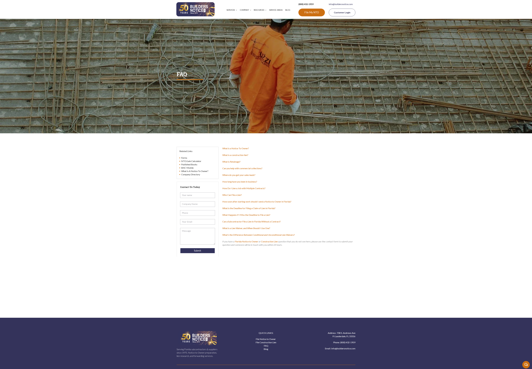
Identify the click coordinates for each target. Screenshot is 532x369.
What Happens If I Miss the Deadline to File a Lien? (246, 215)
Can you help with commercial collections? (242, 168)
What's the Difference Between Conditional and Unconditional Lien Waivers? (258, 234)
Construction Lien (269, 241)
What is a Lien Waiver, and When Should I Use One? (246, 228)
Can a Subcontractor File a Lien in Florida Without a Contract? (251, 221)
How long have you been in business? (239, 181)
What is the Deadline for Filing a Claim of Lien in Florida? (248, 208)
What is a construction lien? (235, 155)
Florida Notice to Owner (246, 241)
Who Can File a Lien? (232, 195)
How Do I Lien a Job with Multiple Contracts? (243, 188)
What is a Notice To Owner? (235, 148)
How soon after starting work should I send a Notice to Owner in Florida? (256, 201)
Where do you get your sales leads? (238, 175)
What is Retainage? (231, 161)
